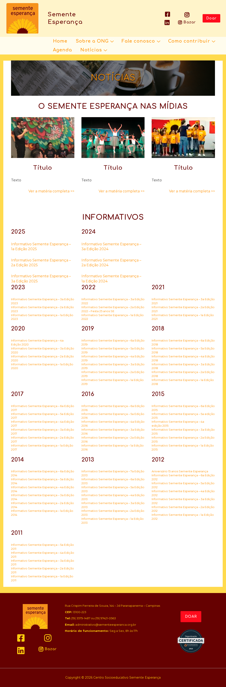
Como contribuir (189, 41)
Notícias (91, 50)
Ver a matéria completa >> (51, 191)
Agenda (62, 50)
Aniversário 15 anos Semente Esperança (180, 471)
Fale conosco (138, 41)
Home (60, 41)
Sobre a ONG (92, 41)
